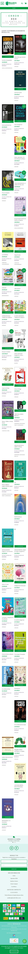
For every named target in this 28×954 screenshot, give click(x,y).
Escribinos (14, 886)
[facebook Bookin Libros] (16, 848)
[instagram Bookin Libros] (12, 848)
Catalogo (16, 66)
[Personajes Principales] (20, 641)
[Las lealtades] (8, 241)
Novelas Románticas (18, 228)
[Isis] (20, 469)
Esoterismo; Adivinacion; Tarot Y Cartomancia (19, 424)
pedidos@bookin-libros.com (14, 897)
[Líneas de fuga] (20, 375)
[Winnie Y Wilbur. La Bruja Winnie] (8, 409)
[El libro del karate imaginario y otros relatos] (20, 339)
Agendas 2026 (14, 878)
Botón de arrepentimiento (14, 932)
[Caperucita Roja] (8, 375)
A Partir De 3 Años (5, 430)
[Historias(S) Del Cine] (8, 112)
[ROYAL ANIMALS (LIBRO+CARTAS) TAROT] (8, 470)
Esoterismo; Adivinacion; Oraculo (19, 455)
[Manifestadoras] (20, 503)
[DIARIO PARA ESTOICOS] (8, 744)
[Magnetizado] (20, 241)
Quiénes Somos (14, 881)
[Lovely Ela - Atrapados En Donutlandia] (8, 605)
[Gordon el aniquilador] (8, 45)
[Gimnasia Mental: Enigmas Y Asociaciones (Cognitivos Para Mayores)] (8, 537)
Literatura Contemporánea (5, 263)
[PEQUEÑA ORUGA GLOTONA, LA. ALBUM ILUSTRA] (20, 740)
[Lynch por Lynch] (20, 79)
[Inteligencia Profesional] (20, 572)
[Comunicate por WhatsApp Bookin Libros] (24, 941)
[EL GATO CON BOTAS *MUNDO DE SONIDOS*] (20, 305)
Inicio (14, 875)
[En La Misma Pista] (8, 675)
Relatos (16, 363)
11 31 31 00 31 (14, 892)
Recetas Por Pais (5, 295)
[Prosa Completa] (8, 179)
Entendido (14, 951)
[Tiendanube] (14, 924)
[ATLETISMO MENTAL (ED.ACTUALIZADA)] (20, 772)
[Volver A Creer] (8, 571)
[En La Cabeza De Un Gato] (20, 710)
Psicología (4, 359)
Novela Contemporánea (7, 68)
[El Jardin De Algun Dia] (20, 606)
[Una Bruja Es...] (20, 675)
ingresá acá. (14, 930)
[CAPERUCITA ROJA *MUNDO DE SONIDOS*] (8, 305)
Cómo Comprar (14, 883)
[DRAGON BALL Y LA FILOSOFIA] (8, 807)
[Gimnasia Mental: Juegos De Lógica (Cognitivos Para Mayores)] (20, 537)
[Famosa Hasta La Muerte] (8, 641)
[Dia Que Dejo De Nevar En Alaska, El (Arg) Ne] (20, 205)
